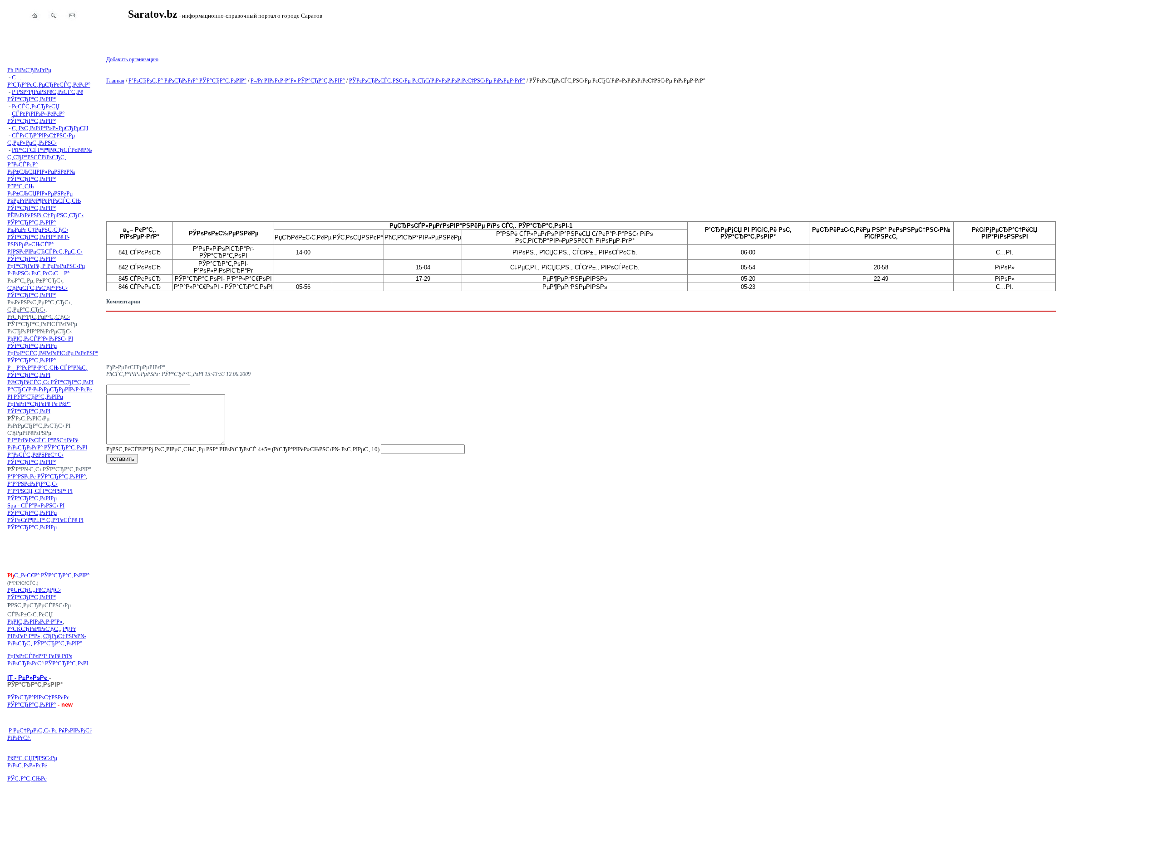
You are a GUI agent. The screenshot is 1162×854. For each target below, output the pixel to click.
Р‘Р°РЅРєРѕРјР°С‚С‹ (32, 483)
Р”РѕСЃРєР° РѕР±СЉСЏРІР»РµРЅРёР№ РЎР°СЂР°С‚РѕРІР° (41, 171)
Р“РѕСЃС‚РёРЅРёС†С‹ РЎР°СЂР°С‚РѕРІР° (35, 458)
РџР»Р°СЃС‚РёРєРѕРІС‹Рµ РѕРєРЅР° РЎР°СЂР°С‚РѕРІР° (52, 357)
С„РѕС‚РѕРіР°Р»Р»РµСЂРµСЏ (50, 128)
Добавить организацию (132, 59)
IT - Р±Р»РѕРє (28, 677)
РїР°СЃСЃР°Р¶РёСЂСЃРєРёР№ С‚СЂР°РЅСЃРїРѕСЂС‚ (49, 153)
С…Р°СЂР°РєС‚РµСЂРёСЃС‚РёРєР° (48, 81)
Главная (115, 81)
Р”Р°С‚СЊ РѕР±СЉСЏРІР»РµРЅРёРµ (40, 190)
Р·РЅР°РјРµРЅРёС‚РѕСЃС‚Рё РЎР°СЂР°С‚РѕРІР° (45, 95)
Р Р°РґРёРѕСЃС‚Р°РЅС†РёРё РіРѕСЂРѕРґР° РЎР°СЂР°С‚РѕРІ (47, 444)
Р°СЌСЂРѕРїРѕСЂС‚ (33, 628)
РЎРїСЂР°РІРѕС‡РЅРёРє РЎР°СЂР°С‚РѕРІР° (38, 701)
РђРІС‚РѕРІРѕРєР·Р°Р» (35, 621)
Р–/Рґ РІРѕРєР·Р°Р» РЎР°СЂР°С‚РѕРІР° (298, 81)
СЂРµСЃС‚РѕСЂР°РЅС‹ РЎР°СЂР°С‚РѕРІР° (37, 291)
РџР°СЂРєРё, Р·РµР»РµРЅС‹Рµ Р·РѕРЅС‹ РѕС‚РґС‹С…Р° (46, 270)
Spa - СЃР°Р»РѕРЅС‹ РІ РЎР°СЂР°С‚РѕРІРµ (35, 509)
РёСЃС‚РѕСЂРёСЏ (35, 106)
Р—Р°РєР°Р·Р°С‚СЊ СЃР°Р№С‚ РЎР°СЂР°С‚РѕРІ (47, 371)
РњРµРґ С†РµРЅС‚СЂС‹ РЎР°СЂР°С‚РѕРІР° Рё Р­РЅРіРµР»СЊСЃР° (38, 237)
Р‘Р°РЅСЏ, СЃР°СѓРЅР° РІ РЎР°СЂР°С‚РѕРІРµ (40, 495)
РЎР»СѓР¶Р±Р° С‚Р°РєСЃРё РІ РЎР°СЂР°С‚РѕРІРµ (45, 524)
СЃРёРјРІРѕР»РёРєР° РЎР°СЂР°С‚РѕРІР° (35, 117)
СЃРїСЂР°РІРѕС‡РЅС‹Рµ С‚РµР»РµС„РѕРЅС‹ (41, 139)
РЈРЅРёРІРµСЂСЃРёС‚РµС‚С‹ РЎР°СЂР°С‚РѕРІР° (45, 255)
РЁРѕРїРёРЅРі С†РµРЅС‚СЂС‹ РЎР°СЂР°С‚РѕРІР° (45, 219)
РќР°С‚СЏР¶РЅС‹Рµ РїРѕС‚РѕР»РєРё (32, 762)
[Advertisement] (52, 551)
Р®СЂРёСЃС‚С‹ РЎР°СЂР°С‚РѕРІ (50, 382)
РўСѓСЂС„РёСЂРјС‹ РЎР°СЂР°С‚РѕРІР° (34, 593)
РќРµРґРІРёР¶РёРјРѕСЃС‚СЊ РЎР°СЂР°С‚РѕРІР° (44, 204)
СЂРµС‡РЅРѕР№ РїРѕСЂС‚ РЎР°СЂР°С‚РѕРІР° (46, 640)
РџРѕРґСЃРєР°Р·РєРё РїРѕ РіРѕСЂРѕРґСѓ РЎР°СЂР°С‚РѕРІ (47, 660)
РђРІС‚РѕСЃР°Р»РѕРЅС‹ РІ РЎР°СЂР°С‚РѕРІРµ (40, 342)
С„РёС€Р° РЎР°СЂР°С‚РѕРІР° (51, 575)
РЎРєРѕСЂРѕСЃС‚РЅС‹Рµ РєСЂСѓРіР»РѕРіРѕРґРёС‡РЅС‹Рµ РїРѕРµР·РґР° (437, 81)
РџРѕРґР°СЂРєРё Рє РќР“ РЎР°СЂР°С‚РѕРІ (39, 407)
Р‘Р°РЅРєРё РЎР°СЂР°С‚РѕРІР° (46, 476)
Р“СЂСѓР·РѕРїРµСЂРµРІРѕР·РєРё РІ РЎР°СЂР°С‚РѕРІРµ (49, 393)
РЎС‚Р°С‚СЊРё (27, 778)
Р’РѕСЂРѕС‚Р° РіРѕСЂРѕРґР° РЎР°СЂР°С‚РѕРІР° (187, 81)
